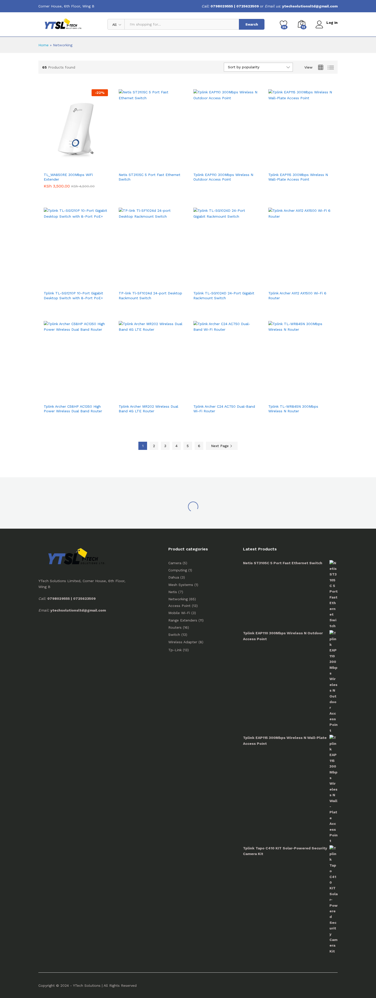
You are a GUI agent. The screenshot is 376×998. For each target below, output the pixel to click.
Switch (174, 635)
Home (43, 45)
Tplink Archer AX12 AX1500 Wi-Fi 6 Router (297, 295)
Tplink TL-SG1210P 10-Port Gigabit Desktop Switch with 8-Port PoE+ (73, 295)
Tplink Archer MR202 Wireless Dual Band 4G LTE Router (148, 408)
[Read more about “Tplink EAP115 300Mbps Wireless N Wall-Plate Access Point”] (281, 163)
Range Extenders (182, 620)
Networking (178, 599)
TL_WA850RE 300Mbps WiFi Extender (68, 177)
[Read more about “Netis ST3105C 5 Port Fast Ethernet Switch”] (131, 163)
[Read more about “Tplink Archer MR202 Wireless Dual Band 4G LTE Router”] (131, 395)
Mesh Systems (180, 585)
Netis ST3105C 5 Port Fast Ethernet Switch (149, 177)
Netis (172, 592)
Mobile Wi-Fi (179, 613)
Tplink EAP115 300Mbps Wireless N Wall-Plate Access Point (298, 177)
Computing (177, 570)
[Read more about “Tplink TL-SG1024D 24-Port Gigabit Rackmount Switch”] (206, 282)
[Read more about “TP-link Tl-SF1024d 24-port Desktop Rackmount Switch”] (131, 282)
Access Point (179, 606)
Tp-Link (175, 650)
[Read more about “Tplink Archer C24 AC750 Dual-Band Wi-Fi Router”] (206, 395)
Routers (175, 627)
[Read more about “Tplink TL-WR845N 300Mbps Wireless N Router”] (281, 395)
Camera (174, 563)
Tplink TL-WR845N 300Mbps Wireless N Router (293, 408)
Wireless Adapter (182, 642)
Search (251, 24)
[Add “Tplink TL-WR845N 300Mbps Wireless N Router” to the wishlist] (305, 395)
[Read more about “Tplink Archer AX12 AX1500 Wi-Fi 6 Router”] (281, 282)
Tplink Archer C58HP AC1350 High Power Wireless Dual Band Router (73, 408)
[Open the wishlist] (80, 163)
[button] (56, 163)
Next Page (220, 446)
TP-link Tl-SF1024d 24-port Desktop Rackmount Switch (150, 295)
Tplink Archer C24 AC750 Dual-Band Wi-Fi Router (224, 408)
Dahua (173, 577)
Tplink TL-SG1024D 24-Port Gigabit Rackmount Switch (223, 295)
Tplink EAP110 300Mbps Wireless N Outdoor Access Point (223, 177)
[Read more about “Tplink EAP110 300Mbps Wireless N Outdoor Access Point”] (206, 163)
